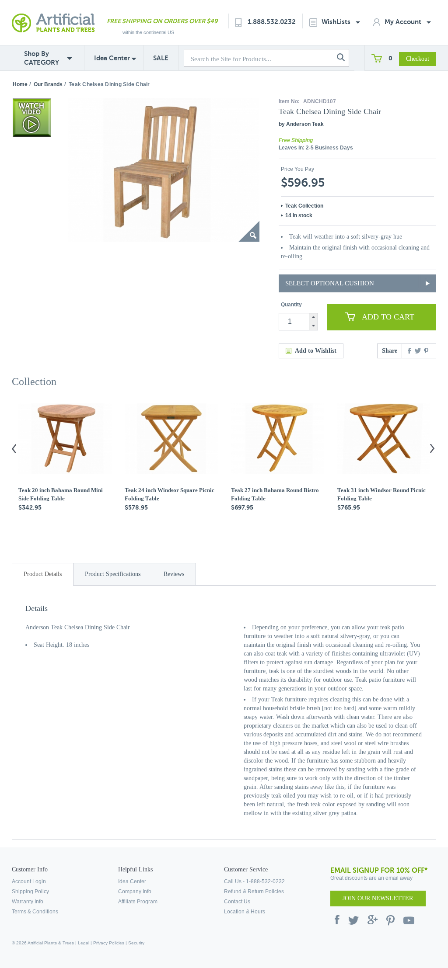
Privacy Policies (108, 942)
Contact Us (237, 902)
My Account (404, 21)
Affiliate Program (138, 902)
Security (136, 942)
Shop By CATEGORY (41, 58)
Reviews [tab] (174, 574)
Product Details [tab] (43, 574)
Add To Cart (388, 316)
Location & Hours (244, 912)
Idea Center (112, 58)
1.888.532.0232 (272, 21)
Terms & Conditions (35, 912)
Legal (83, 942)
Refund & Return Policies (254, 891)
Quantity (291, 305)
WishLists (337, 21)
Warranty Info (27, 902)
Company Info (134, 891)
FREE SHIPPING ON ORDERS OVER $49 (162, 20)
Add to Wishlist (315, 350)
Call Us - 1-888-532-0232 (254, 881)
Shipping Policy (30, 891)
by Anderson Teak (301, 124)
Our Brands (48, 84)
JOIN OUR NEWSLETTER (378, 898)
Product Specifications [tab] (112, 574)
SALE (160, 58)
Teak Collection (304, 206)
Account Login (29, 881)
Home (20, 84)
